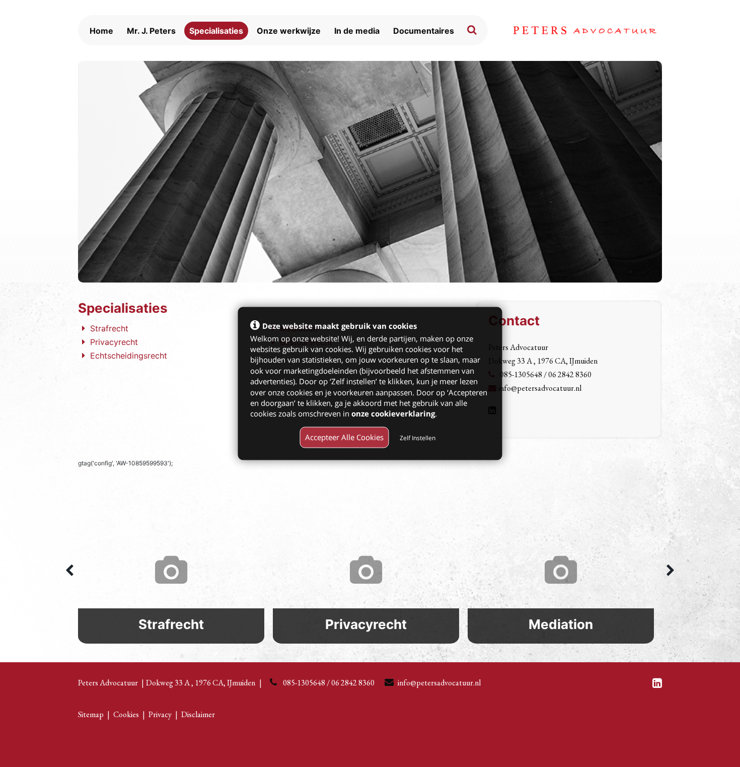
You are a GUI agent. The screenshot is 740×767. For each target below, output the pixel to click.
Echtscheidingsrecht (128, 356)
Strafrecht (109, 328)
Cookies (126, 714)
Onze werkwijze (289, 31)
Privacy (160, 714)
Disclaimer (198, 714)
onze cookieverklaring (393, 413)
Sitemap (91, 714)
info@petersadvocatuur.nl (539, 388)
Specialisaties (216, 31)
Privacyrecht (114, 342)
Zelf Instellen (417, 438)
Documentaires (423, 31)
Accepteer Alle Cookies (344, 437)
